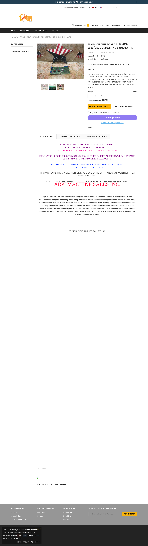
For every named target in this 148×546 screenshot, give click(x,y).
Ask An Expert (61, 484)
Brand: (90, 53)
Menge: (90, 92)
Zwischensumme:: (94, 100)
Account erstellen (130, 25)
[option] (60, 61)
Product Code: (93, 56)
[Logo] (26, 18)
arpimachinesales (108, 53)
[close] (137, 2)
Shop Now (88, 2)
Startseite (14, 37)
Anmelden (116, 25)
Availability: (92, 59)
